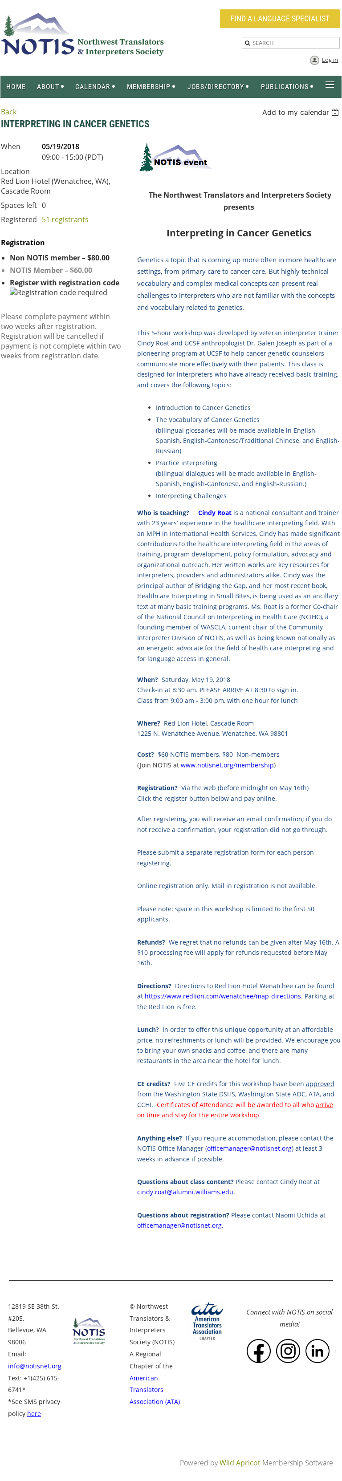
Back (8, 112)
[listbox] (301, 112)
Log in (330, 60)
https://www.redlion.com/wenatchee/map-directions (223, 996)
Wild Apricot (240, 1463)
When (10, 146)
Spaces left (19, 205)
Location (15, 171)
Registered (19, 219)
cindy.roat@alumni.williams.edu (185, 1192)
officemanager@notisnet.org (249, 1148)
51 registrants (65, 219)
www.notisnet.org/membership (227, 765)
